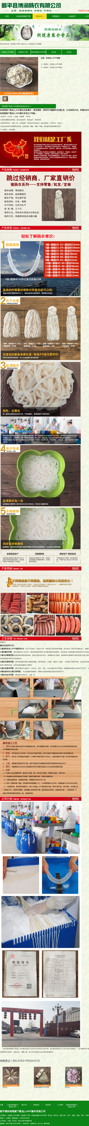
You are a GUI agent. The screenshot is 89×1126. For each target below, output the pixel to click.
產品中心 (39, 16)
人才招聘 (60, 1105)
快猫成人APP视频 (35, 44)
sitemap (40, 1123)
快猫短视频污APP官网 (38, 52)
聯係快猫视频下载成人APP (72, 1106)
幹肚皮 (54, 52)
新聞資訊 (55, 16)
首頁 (7, 16)
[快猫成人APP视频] (32, 1)
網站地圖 (47, 1123)
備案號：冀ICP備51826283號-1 (10, 1123)
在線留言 (72, 16)
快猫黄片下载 (15, 44)
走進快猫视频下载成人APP (23, 19)
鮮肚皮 (69, 52)
